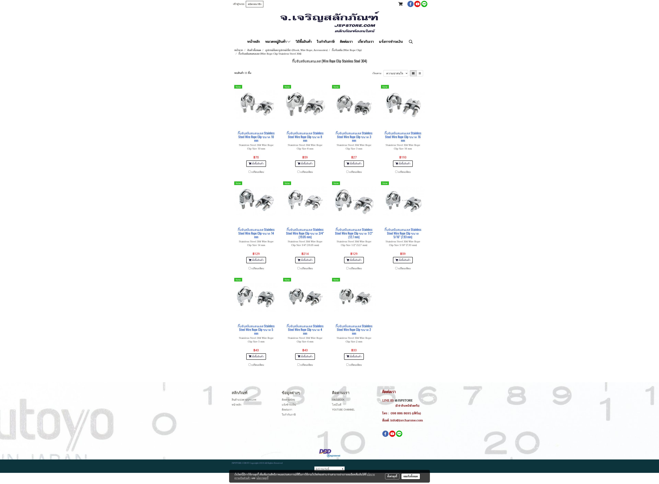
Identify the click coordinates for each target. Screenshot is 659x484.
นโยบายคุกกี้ (262, 478)
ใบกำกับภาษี (326, 42)
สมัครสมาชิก (254, 4)
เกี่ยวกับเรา (366, 42)
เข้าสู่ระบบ (238, 4)
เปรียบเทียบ (257, 172)
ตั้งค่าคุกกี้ (392, 476)
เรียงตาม (377, 73)
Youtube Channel (343, 409)
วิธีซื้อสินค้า (304, 42)
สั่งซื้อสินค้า (257, 164)
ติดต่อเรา (346, 42)
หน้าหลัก (253, 42)
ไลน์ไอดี (336, 404)
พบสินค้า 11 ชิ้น (242, 73)
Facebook (338, 399)
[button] (411, 41)
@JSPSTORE (404, 400)
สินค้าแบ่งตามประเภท (244, 399)
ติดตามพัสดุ (288, 399)
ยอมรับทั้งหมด (410, 476)
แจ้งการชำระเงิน (391, 42)
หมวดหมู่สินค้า (276, 42)
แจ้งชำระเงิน (289, 404)
